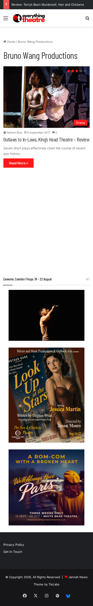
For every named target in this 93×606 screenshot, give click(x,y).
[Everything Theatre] (29, 18)
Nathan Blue (14, 132)
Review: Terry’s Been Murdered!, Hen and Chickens (48, 4)
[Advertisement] (46, 223)
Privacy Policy (13, 544)
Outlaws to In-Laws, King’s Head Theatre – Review (46, 139)
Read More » (18, 163)
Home (10, 41)
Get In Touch (12, 552)
